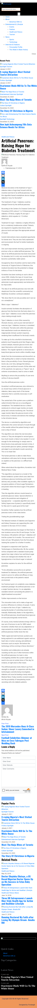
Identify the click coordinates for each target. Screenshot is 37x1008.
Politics (3, 80)
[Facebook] (18, 172)
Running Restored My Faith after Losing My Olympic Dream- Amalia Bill (18, 919)
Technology (13, 42)
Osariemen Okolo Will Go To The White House (18, 87)
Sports (11, 39)
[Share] (18, 185)
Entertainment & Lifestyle (14, 24)
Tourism (12, 34)
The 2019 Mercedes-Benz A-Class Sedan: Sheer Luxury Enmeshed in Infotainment (17, 729)
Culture (2, 105)
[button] (18, 965)
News (7, 37)
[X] (18, 181)
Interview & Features (12, 45)
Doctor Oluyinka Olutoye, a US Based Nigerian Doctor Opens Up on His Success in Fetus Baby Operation (17, 880)
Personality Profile (15, 47)
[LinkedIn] (18, 178)
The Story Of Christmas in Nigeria (16, 110)
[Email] (18, 175)
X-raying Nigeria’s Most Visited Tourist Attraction (15, 73)
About (7, 19)
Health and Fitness (15, 32)
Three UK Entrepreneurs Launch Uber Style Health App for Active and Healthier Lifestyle (17, 900)
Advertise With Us (15, 22)
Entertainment (5, 94)
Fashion (12, 29)
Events (11, 27)
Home (7, 17)
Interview (13, 94)
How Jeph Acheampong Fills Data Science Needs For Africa (16, 126)
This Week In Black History (18, 50)
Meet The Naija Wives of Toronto (16, 99)
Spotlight (3, 67)
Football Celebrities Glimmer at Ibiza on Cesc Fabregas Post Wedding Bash (16, 740)
